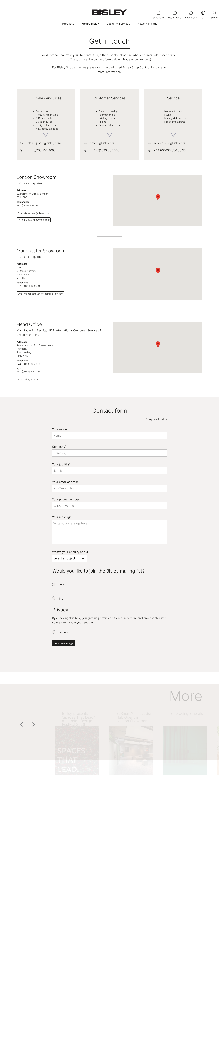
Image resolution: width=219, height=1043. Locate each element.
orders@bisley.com (103, 143)
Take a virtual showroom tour (34, 219)
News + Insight (147, 23)
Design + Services (118, 23)
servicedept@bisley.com (170, 143)
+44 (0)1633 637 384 (29, 371)
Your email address (65, 482)
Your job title (61, 464)
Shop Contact (141, 67)
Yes (61, 585)
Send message (63, 643)
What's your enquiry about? (71, 552)
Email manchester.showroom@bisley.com (40, 293)
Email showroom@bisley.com (33, 213)
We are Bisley (90, 23)
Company (59, 446)
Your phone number (65, 499)
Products (68, 23)
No (61, 598)
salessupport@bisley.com (43, 143)
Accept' (64, 632)
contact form (102, 59)
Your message (62, 517)
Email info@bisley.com (30, 379)
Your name (59, 429)
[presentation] (53, 584)
